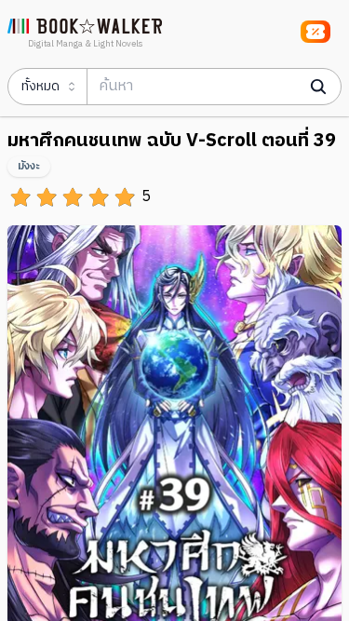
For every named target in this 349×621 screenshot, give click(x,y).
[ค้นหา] (318, 86)
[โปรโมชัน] (315, 31)
